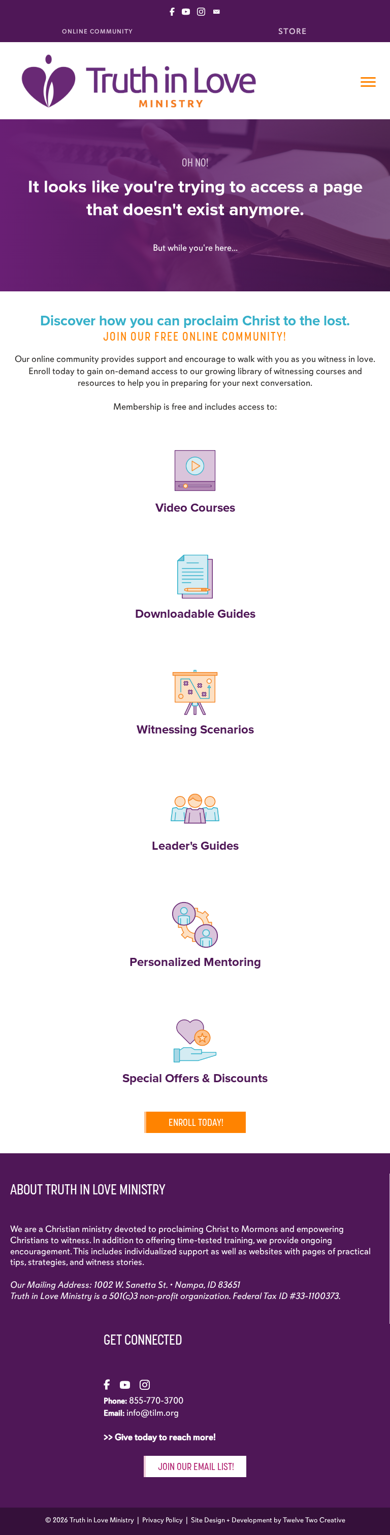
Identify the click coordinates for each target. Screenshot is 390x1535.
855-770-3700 (156, 1400)
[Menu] (368, 82)
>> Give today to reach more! (161, 1437)
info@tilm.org (152, 1412)
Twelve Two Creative (314, 1520)
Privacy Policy (162, 1520)
